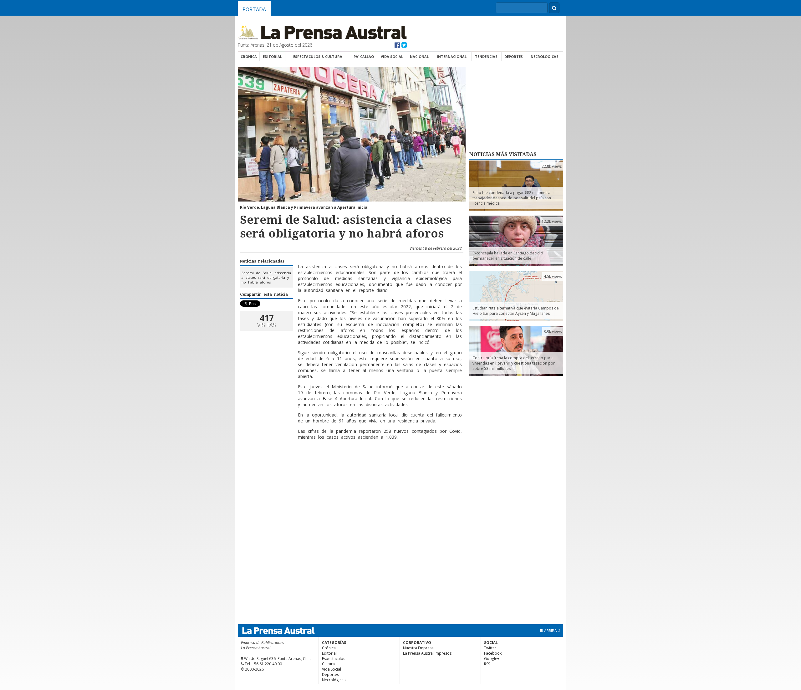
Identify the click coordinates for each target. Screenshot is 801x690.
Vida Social (392, 56)
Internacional (452, 56)
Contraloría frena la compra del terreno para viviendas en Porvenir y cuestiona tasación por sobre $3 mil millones (513, 363)
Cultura (328, 664)
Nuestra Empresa (418, 648)
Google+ (491, 658)
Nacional (419, 56)
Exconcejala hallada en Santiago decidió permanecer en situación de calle (507, 255)
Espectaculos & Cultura (317, 56)
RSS (487, 664)
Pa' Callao (364, 56)
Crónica (249, 56)
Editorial (272, 56)
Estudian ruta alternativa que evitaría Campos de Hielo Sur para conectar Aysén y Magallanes (515, 310)
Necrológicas (545, 56)
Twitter (490, 648)
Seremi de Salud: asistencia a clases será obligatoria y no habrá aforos (266, 277)
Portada (254, 9)
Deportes (513, 56)
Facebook (493, 653)
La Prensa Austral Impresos (427, 653)
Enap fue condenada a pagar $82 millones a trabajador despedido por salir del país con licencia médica (511, 198)
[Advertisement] (351, 465)
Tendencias (486, 56)
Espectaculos (333, 658)
